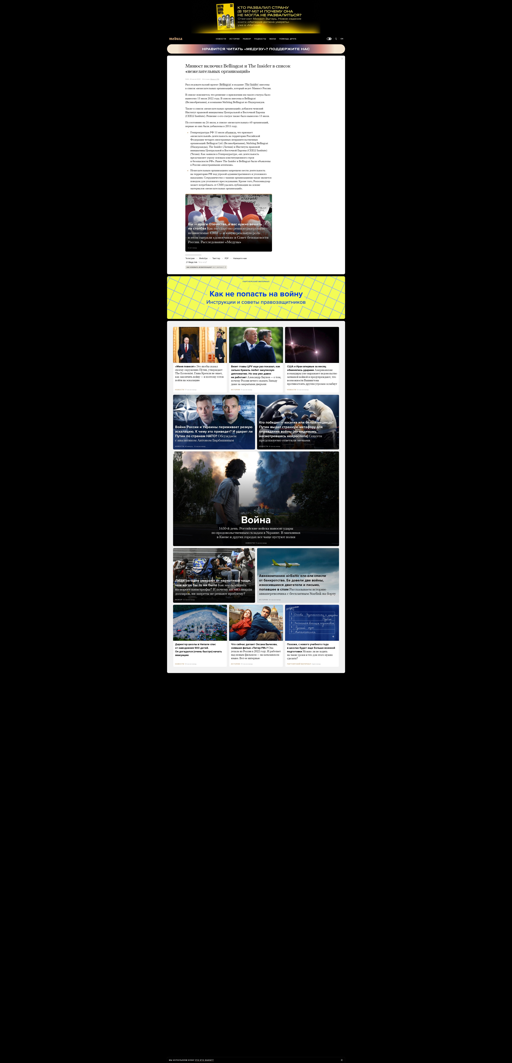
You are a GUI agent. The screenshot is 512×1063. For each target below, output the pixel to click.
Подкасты (260, 39)
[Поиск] (336, 39)
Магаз (272, 39)
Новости (221, 39)
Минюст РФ (214, 79)
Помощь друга (287, 39)
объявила (230, 132)
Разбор (247, 39)
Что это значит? (204, 1060)
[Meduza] (175, 39)
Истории (234, 39)
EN (342, 39)
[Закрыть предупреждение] (342, 1060)
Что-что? (202, 262)
